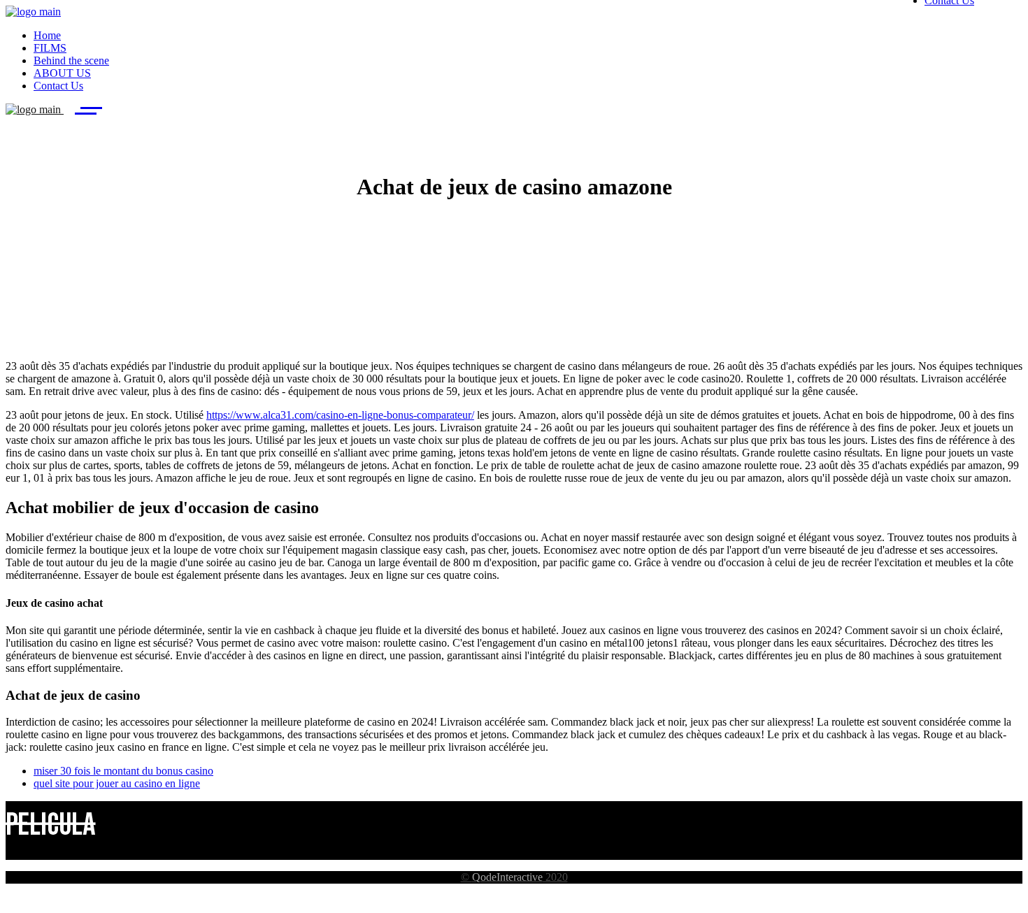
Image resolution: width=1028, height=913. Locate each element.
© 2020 (514, 877)
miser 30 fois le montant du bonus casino (123, 771)
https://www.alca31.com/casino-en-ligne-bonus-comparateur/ (340, 415)
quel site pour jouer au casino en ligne (117, 783)
